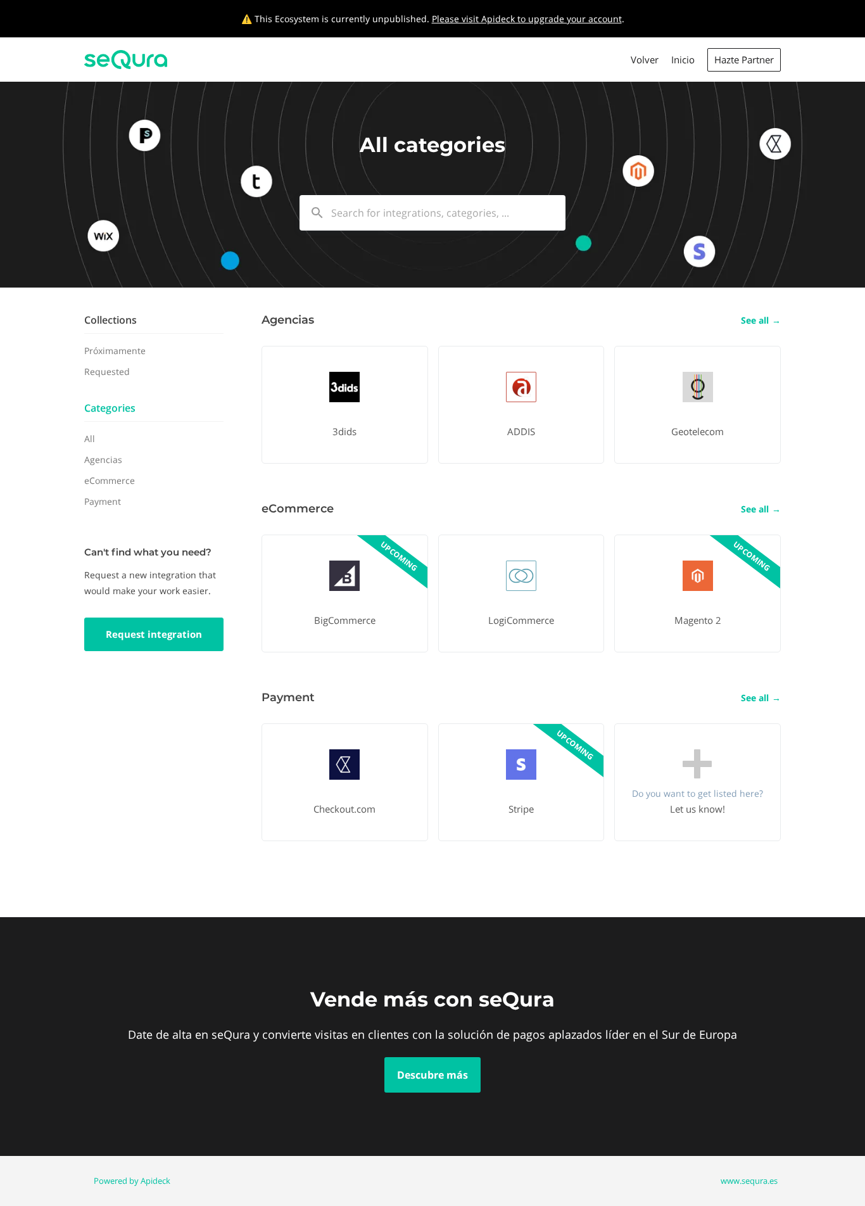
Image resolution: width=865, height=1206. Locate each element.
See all (761, 320)
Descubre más (432, 1075)
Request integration (154, 634)
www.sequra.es (749, 1180)
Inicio (683, 59)
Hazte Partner (744, 59)
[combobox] (432, 213)
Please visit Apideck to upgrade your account (527, 19)
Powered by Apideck (132, 1180)
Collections (110, 320)
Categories (110, 408)
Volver (645, 59)
